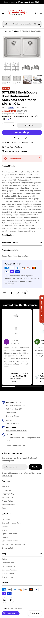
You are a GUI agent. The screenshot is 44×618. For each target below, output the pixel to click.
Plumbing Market (15, 608)
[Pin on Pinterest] (25, 292)
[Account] (36, 12)
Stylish (11, 107)
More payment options (22, 138)
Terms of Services (31, 473)
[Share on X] (18, 292)
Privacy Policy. (7, 476)
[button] (41, 309)
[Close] (39, 158)
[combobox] (22, 24)
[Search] (39, 24)
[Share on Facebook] (11, 292)
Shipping (5, 114)
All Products (14, 31)
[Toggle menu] (3, 12)
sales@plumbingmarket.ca (16, 430)
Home (4, 31)
